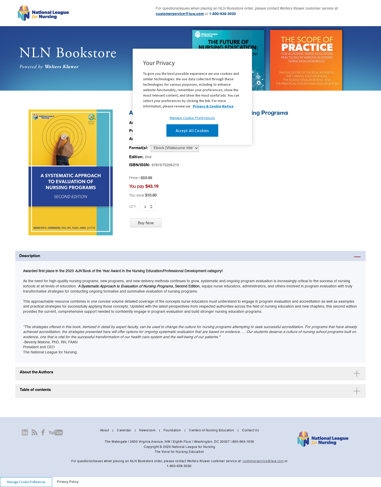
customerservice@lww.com (180, 14)
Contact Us (250, 430)
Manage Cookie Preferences (26, 482)
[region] (192, 97)
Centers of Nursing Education (211, 430)
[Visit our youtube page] (55, 432)
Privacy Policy (68, 482)
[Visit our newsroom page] (34, 432)
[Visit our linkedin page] (25, 432)
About (104, 430)
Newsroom (147, 430)
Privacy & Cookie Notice (213, 106)
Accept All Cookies (192, 130)
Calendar (124, 430)
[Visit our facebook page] (43, 432)
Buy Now (146, 223)
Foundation (172, 430)
